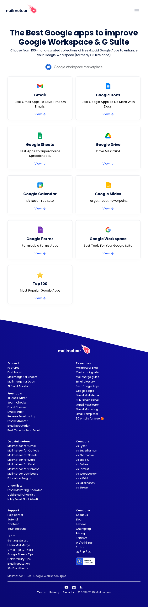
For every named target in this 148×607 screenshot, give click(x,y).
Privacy (54, 592)
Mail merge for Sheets (22, 377)
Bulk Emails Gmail (87, 400)
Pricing (80, 533)
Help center (15, 515)
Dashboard (15, 372)
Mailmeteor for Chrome (24, 469)
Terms (41, 592)
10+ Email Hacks (18, 568)
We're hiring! (84, 543)
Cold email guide (87, 372)
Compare (82, 441)
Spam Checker (18, 402)
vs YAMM (82, 478)
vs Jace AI (82, 460)
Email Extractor (18, 421)
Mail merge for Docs (21, 381)
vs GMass (82, 464)
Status (80, 547)
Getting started (18, 540)
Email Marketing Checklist (25, 490)
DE (89, 552)
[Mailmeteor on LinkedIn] (74, 587)
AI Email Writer (17, 398)
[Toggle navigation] (136, 10)
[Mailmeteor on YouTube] (66, 587)
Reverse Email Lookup (22, 416)
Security (68, 592)
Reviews (81, 524)
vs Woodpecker (86, 474)
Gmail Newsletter (87, 405)
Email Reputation (19, 426)
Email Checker (17, 407)
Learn (11, 536)
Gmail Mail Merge (87, 395)
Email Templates (87, 414)
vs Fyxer (81, 446)
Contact (13, 524)
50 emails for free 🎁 (90, 418)
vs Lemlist (82, 469)
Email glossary (85, 381)
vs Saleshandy (85, 483)
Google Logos (85, 391)
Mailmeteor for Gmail (22, 446)
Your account (17, 529)
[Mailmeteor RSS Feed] (81, 587)
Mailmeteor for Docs (21, 460)
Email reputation (19, 564)
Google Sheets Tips (20, 554)
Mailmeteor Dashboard (23, 474)
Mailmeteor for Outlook (23, 450)
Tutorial (13, 519)
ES (77, 552)
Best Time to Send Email (24, 430)
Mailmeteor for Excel (21, 464)
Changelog (83, 529)
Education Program (20, 478)
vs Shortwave (85, 455)
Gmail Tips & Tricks (20, 550)
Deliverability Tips (19, 559)
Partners (81, 538)
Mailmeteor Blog (87, 368)
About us (82, 515)
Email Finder (16, 412)
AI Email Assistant (19, 386)
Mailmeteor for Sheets (23, 455)
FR (83, 552)
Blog (79, 519)
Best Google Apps (87, 386)
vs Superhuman (86, 450)
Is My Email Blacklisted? (23, 499)
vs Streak (82, 487)
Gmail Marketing (87, 409)
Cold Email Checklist (21, 495)
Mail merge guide (87, 377)
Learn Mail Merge (19, 545)
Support (13, 510)
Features (13, 368)
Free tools (15, 393)
